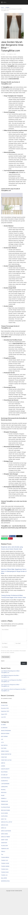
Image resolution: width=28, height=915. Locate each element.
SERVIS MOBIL (4, 833)
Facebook (13, 536)
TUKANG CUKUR (5, 863)
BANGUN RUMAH (5, 733)
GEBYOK (3, 763)
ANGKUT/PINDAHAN (6, 730)
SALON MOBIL (4, 813)
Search (2, 660)
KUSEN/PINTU (4, 780)
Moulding (3, 789)
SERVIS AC (3, 827)
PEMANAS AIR (4, 801)
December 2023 (5, 708)
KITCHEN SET (4, 774)
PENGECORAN (4, 804)
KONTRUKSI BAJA (5, 777)
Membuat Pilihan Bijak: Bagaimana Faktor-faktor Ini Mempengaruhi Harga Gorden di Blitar (14, 571)
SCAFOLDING (4, 816)
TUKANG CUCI (4, 860)
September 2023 (5, 711)
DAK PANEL (4, 748)
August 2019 (4, 714)
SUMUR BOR (4, 842)
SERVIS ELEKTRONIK (6, 830)
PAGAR (2, 795)
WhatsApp (5, 538)
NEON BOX (3, 792)
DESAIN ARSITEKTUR (6, 754)
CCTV (2, 742)
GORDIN (7, 7)
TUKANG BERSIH (5, 857)
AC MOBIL (3, 724)
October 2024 (4, 705)
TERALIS (3, 851)
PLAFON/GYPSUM (5, 807)
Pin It (11, 538)
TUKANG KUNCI (5, 872)
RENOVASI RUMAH (5, 810)
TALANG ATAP (4, 845)
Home (2, 7)
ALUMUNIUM (4, 727)
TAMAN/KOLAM (5, 848)
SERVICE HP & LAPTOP (6, 822)
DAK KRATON (4, 745)
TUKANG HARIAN (5, 866)
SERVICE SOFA (4, 825)
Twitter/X (20, 536)
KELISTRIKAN (4, 771)
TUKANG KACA (4, 869)
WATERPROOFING (5, 881)
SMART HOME (4, 839)
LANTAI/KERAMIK (5, 783)
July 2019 (3, 717)
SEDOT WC (3, 819)
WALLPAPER (4, 878)
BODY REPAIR (4, 736)
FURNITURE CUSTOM (6, 760)
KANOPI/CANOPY (5, 768)
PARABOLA (3, 798)
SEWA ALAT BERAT (5, 836)
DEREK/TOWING (5, 751)
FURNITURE (4, 757)
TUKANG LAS (4, 875)
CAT (2, 739)
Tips (2, 854)
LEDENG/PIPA (4, 786)
